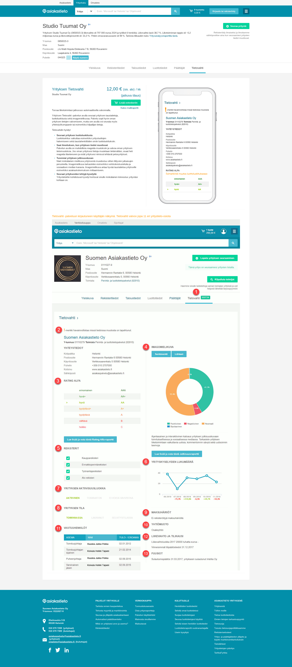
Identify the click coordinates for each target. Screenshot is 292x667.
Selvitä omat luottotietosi (186, 610)
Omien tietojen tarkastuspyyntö (229, 619)
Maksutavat (140, 623)
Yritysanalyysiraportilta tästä (163, 36)
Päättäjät (179, 67)
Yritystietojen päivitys (224, 648)
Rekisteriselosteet (222, 632)
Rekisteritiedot (116, 67)
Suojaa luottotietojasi (185, 615)
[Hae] (175, 11)
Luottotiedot (160, 67)
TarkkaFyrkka (220, 652)
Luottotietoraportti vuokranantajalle (191, 628)
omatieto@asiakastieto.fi (62, 642)
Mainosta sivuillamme (145, 619)
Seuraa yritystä (238, 26)
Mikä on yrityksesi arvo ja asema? (112, 623)
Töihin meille (220, 610)
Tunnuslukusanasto (144, 606)
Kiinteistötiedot (102, 628)
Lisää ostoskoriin (128, 102)
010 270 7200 (61, 628)
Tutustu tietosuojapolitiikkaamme (230, 628)
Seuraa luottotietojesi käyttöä (189, 619)
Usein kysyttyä (182, 632)
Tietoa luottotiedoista (224, 615)
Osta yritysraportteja (145, 610)
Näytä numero (80, 57)
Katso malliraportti (129, 108)
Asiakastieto (65, 3)
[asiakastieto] (59, 11)
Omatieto (95, 3)
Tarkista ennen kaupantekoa (109, 606)
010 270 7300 (62, 631)
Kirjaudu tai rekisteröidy (224, 11)
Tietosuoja (219, 623)
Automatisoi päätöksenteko (109, 619)
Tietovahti (197, 67)
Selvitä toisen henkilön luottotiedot (191, 623)
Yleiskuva (94, 67)
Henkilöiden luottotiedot (186, 606)
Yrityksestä (219, 606)
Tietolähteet (220, 644)
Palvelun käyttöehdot (145, 615)
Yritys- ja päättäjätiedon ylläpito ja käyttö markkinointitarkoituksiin (230, 638)
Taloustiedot (138, 67)
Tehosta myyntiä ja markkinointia (111, 610)
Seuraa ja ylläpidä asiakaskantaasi (112, 615)
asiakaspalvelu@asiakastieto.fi (65, 636)
